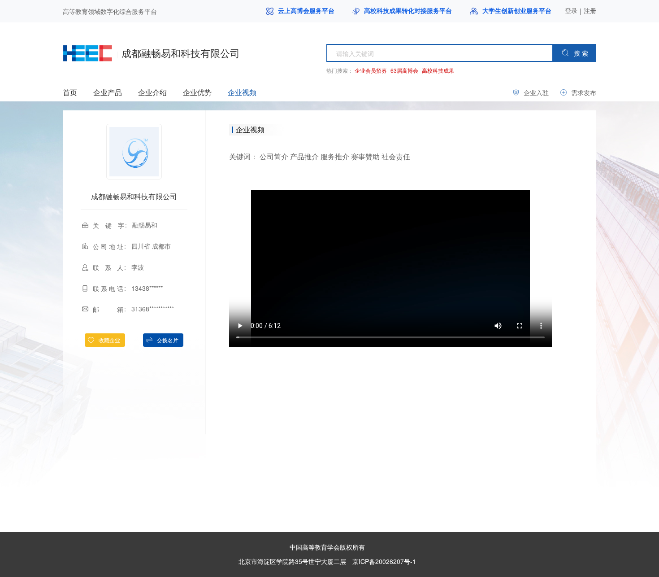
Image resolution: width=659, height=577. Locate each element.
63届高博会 (404, 70)
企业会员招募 (371, 70)
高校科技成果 (438, 70)
